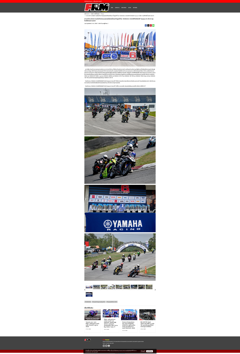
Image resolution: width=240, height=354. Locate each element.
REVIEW (129, 7)
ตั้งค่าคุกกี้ (143, 351)
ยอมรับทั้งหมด (149, 351)
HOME (112, 7)
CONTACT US (117, 7)
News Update (123, 7)
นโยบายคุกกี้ (95, 351)
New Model (135, 7)
